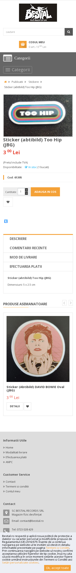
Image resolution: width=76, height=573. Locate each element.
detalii (15, 406)
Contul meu (13, 491)
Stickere (33, 82)
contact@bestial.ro (32, 521)
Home (9, 447)
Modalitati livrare (16, 452)
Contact (10, 481)
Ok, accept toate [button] (57, 568)
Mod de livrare (23, 257)
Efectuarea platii (26, 266)
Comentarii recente (28, 248)
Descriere (18, 238)
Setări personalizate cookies (20, 562)
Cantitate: (11, 192)
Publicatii (17, 82)
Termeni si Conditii (57, 548)
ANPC (9, 462)
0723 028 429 (25, 529)
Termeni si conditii (17, 486)
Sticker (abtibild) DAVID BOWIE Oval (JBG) (35, 388)
